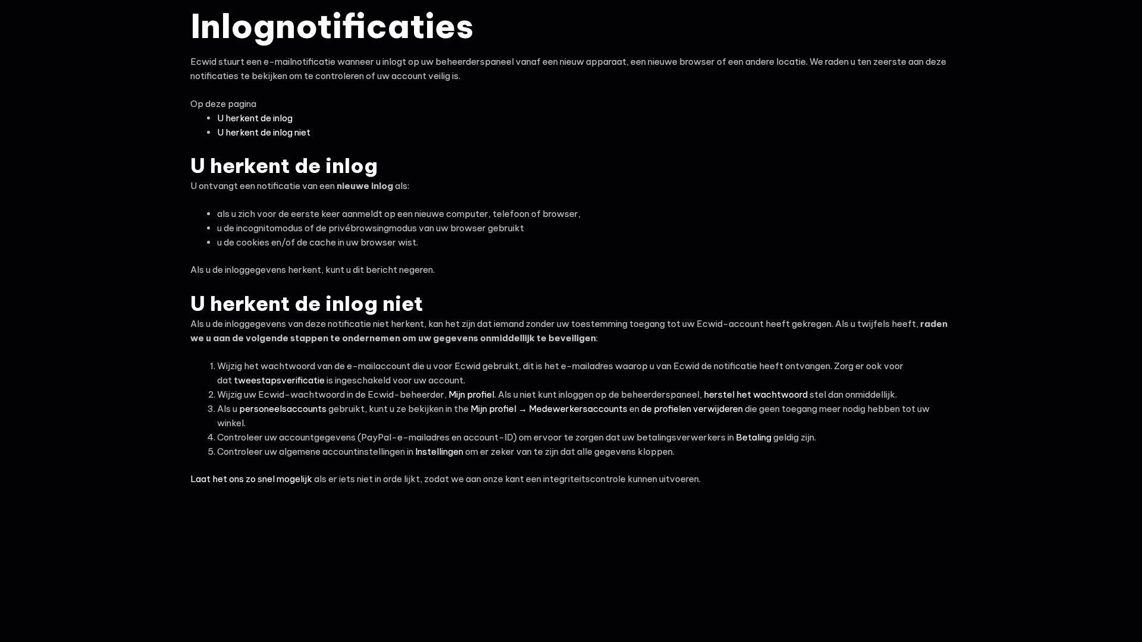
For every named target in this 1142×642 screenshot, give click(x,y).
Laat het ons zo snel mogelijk (252, 478)
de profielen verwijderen (692, 408)
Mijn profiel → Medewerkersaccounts (549, 408)
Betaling (753, 437)
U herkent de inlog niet (263, 132)
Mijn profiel (471, 394)
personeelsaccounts (283, 408)
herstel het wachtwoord (756, 394)
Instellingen (439, 451)
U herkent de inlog (255, 118)
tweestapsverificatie (279, 380)
